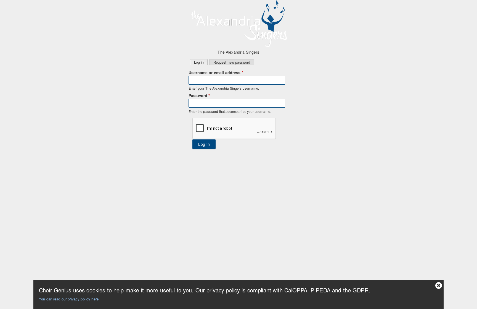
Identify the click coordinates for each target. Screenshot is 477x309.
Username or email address (216, 72)
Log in (200, 62)
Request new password (231, 62)
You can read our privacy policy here (69, 299)
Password (199, 95)
